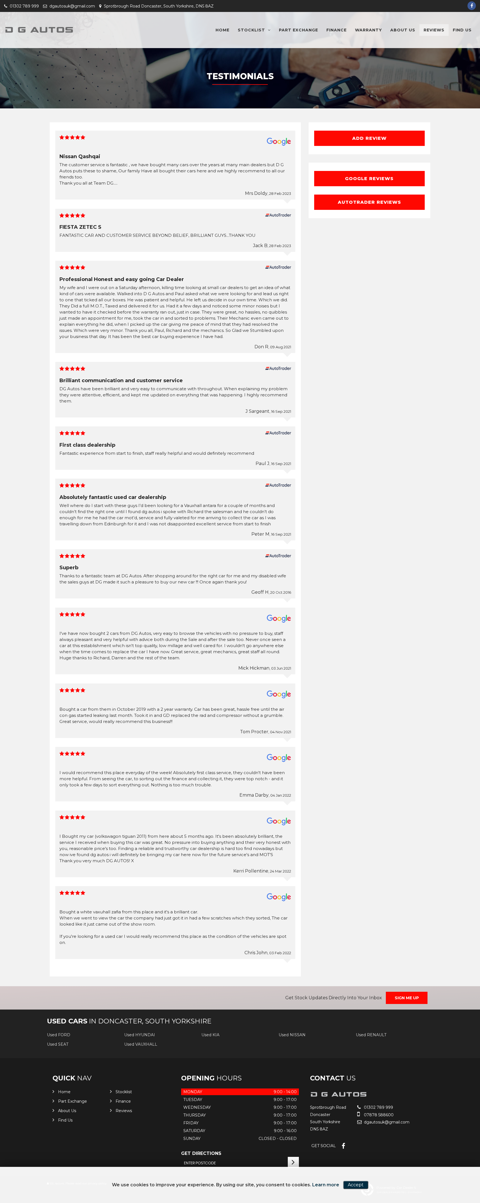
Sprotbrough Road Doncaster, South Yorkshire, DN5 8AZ (158, 6)
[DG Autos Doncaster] (39, 30)
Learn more (325, 1184)
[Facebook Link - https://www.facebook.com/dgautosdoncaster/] (472, 5)
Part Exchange (298, 30)
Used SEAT (57, 1044)
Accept (356, 1184)
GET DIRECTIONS (201, 1153)
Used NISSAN (292, 1034)
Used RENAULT (371, 1034)
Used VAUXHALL (140, 1044)
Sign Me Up (407, 997)
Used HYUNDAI (139, 1034)
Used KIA (210, 1034)
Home (222, 30)
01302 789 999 (24, 6)
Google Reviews (369, 178)
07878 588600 (378, 1114)
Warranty (368, 30)
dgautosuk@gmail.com (71, 6)
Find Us (462, 30)
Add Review (369, 138)
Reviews (434, 30)
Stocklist (251, 30)
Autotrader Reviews (369, 202)
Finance (336, 30)
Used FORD (58, 1034)
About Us (402, 30)
